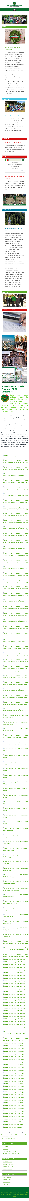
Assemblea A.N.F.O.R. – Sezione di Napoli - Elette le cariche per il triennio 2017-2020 (7, 344)
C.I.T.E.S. (5, 1149)
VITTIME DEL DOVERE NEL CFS (11, 1153)
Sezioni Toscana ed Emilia (13, 116)
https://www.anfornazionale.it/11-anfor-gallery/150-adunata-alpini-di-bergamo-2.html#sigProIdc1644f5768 (13, 1136)
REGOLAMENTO (7, 1169)
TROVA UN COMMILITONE (10, 1151)
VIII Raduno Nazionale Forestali (12, 364)
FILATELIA (5, 1146)
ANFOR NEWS (6, 1182)
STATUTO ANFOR (7, 1162)
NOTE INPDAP (6, 1179)
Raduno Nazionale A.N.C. (13, 142)
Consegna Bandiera (19, 348)
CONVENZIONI (7, 1177)
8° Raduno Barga (19, 380)
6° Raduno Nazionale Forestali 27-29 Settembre (13, 389)
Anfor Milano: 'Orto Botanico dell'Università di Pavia (7, 378)
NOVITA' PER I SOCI (8, 1166)
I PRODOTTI (6, 1184)
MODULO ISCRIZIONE (9, 1164)
